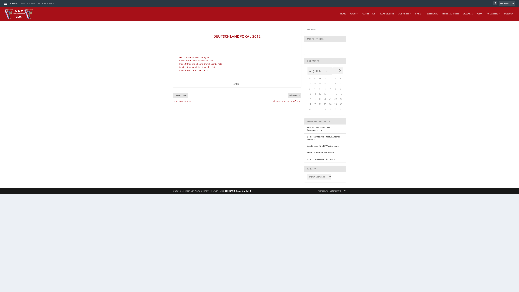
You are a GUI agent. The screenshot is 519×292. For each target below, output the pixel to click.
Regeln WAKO (432, 14)
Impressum (322, 191)
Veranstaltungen (450, 14)
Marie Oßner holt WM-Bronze (320, 152)
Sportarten (403, 14)
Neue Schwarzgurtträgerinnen (321, 159)
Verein (352, 14)
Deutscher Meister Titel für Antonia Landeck (323, 137)
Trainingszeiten (386, 14)
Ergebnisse (468, 14)
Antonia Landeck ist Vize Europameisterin (318, 128)
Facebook (508, 14)
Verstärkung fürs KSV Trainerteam (323, 146)
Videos (480, 14)
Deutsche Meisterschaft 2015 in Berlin (37, 3)
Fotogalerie (492, 14)
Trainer (418, 14)
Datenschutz (335, 191)
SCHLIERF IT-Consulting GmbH (238, 191)
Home (343, 14)
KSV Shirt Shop (368, 14)
